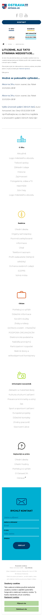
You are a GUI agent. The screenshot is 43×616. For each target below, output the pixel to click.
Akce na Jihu (8, 84)
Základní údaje (21, 167)
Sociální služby (21, 319)
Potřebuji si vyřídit (21, 309)
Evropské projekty (21, 413)
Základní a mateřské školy (21, 390)
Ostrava (20, 478)
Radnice (21, 223)
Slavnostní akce (21, 427)
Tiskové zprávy (21, 163)
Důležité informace (21, 314)
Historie (21, 172)
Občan (21, 303)
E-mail (6, 530)
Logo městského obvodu (21, 158)
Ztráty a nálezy (21, 323)
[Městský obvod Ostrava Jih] (21, 5)
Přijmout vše (21, 603)
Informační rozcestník (21, 384)
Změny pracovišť (21, 422)
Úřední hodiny (21, 464)
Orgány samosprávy (21, 234)
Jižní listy (21, 190)
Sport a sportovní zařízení (21, 408)
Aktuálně (21, 153)
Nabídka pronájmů (21, 342)
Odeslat (21, 545)
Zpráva (7, 538)
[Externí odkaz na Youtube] (26, 15)
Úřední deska (21, 229)
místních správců (24, 68)
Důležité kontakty (21, 417)
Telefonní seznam (21, 252)
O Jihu (10, 44)
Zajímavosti (21, 176)
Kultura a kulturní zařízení (21, 394)
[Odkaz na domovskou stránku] (3, 44)
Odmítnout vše (21, 609)
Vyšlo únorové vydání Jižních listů (18, 107)
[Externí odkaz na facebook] (17, 15)
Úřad (21, 248)
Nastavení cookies (11, 597)
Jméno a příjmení (10, 522)
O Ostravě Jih (21, 473)
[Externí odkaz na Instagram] (21, 15)
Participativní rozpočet (21, 346)
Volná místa (21, 275)
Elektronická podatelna (21, 337)
